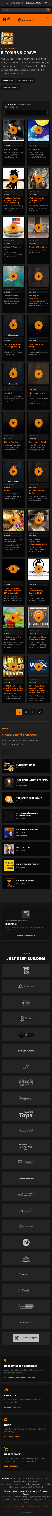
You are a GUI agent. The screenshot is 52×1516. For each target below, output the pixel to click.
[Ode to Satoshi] (13, 130)
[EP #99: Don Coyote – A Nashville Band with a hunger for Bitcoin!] (13, 666)
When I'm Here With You (37, 394)
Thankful (7, 393)
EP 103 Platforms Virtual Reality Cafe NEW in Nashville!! (12, 590)
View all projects (12, 1407)
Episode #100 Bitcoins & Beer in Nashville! (39, 638)
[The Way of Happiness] (38, 276)
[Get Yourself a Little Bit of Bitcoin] (13, 520)
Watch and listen (11, 1437)
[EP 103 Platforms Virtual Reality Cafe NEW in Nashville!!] (13, 569)
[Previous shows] (5, 752)
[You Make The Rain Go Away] (38, 471)
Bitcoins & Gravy (9, 143)
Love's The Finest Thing (37, 345)
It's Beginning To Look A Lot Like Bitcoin (36, 200)
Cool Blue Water (10, 295)
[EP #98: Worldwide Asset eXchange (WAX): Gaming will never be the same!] (38, 666)
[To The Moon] (38, 130)
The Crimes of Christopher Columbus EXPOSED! (38, 541)
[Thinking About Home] (38, 227)
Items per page (11, 107)
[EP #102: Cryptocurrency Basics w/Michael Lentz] (38, 569)
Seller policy (7, 1507)
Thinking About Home (39, 247)
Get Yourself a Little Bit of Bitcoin (12, 540)
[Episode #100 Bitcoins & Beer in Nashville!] (38, 617)
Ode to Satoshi (10, 149)
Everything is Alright (38, 442)
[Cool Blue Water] (13, 276)
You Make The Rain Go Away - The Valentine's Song (11, 200)
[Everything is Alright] (38, 422)
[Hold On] (13, 471)
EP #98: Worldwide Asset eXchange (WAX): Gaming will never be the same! (37, 689)
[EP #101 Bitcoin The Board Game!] (13, 617)
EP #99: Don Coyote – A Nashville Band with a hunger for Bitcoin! (13, 688)
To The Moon (34, 149)
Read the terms (11, 1466)
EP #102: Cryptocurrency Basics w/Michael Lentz (36, 592)
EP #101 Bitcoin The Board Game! (12, 638)
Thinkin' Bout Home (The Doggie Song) (12, 345)
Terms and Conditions (33, 1507)
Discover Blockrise (25, 936)
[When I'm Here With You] (38, 373)
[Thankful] (13, 373)
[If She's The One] (13, 422)
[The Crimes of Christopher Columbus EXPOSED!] (38, 520)
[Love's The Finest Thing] (38, 325)
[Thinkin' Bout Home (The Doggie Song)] (13, 325)
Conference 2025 (19, 1507)
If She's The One (10, 442)
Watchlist (46, 1507)
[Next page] (40, 712)
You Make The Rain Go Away (37, 491)
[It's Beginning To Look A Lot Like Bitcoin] (38, 178)
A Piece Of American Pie (12, 248)
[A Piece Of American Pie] (13, 227)
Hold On (7, 490)
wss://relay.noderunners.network (19, 1378)
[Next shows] (12, 752)
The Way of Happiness (34, 296)
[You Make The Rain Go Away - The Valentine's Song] (13, 178)
